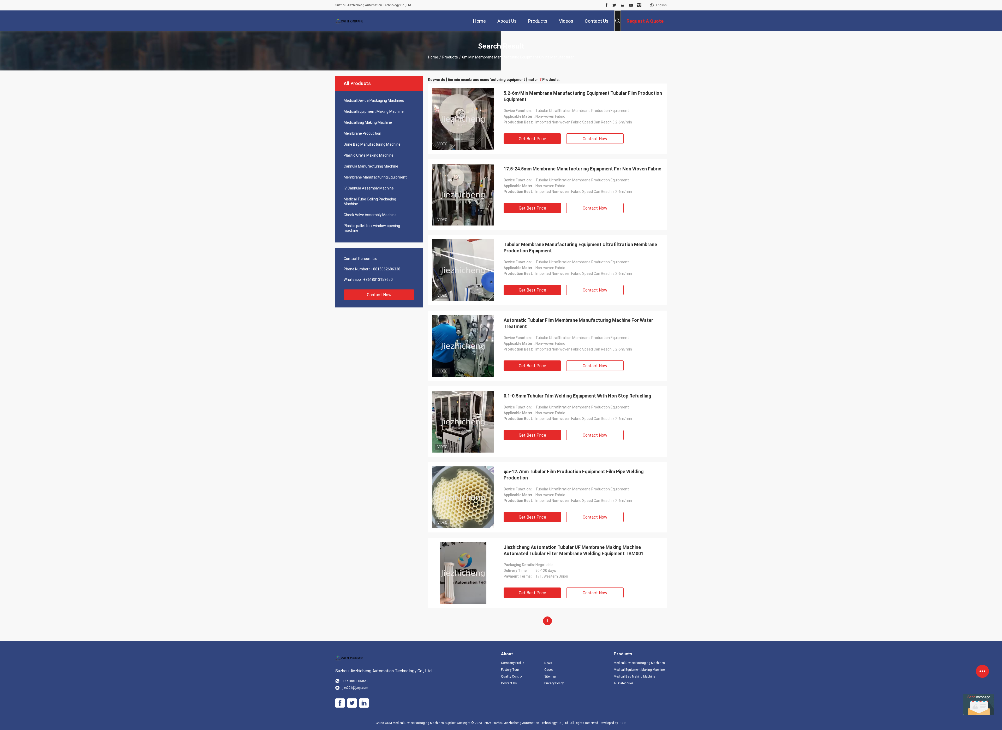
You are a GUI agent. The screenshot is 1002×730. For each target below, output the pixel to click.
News (548, 663)
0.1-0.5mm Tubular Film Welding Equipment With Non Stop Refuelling (577, 396)
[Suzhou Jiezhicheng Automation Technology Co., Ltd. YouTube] (631, 5)
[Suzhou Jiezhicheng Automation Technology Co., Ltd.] (352, 21)
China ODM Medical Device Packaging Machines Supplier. (416, 723)
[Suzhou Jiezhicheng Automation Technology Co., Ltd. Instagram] (639, 5)
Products (450, 57)
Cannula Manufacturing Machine (371, 166)
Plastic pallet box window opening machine (372, 228)
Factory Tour (510, 670)
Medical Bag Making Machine (368, 122)
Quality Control (511, 676)
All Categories (624, 683)
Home (433, 57)
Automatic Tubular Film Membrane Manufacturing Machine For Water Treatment (578, 323)
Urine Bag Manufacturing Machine (372, 144)
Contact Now (379, 294)
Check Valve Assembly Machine (370, 215)
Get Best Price (532, 138)
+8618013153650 (378, 279)
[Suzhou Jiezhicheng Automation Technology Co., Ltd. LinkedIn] (623, 5)
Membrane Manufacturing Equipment (375, 177)
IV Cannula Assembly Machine (369, 188)
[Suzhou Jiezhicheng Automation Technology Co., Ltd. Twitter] (614, 5)
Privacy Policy (554, 683)
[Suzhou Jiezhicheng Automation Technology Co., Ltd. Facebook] (606, 5)
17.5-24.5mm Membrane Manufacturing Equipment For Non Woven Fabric (582, 168)
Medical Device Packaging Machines (374, 100)
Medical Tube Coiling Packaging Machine (370, 201)
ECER (623, 723)
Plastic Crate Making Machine (368, 155)
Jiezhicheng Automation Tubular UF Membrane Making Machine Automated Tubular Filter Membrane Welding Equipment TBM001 (573, 550)
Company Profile (512, 663)
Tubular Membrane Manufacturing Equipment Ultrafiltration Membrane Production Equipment (580, 247)
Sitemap (550, 676)
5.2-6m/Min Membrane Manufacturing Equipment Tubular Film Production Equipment (583, 96)
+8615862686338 (385, 269)
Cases (548, 670)
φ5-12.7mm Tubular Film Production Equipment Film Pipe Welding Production (574, 474)
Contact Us (509, 683)
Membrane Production (362, 133)
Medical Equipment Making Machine (374, 111)
